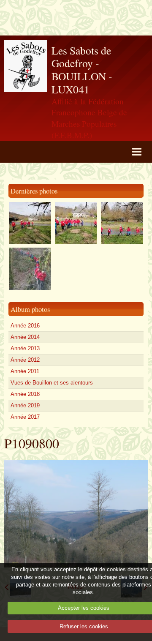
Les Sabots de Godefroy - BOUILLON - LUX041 (82, 69)
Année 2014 (25, 337)
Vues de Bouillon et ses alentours (52, 382)
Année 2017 (25, 417)
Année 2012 (25, 360)
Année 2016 (25, 325)
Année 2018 (25, 394)
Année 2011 (25, 371)
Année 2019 (25, 405)
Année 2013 (25, 348)
